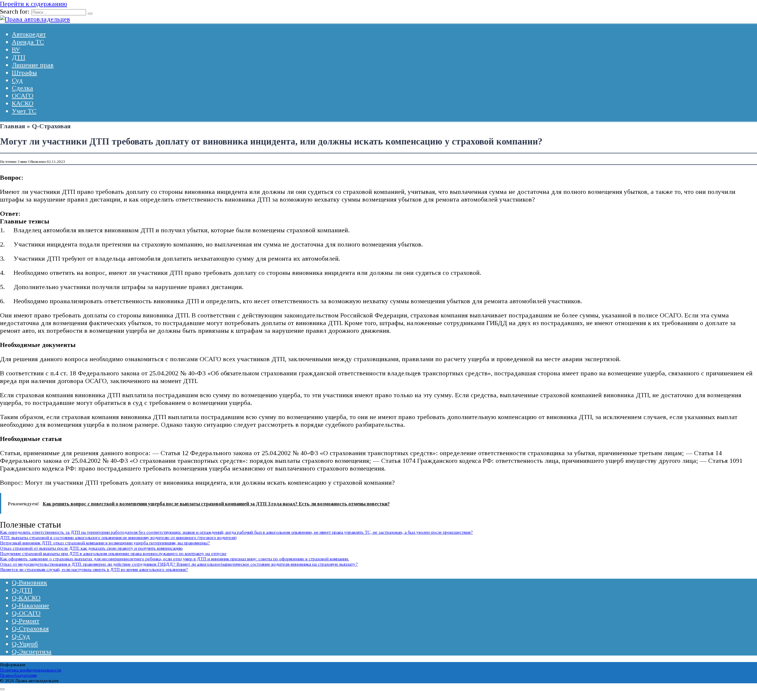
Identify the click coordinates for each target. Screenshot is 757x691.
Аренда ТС (28, 42)
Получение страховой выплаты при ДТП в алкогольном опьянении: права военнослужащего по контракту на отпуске (113, 553)
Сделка (22, 88)
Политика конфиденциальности (30, 669)
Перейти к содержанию (33, 3)
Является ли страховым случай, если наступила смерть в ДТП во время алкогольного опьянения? (94, 569)
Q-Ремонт (25, 621)
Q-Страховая (30, 628)
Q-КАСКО (26, 597)
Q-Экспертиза (31, 651)
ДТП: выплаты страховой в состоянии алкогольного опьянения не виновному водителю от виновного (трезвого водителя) (118, 537)
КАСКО (22, 103)
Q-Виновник (29, 582)
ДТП (18, 57)
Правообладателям (18, 675)
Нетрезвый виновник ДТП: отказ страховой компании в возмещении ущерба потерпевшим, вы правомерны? (105, 542)
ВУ (16, 49)
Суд (17, 80)
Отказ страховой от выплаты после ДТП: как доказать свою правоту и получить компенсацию (91, 548)
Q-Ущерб (25, 644)
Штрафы (24, 72)
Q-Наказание (30, 605)
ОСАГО (22, 95)
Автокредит (29, 34)
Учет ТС (24, 111)
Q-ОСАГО (26, 613)
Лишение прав (33, 65)
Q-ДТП (22, 590)
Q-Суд (21, 636)
